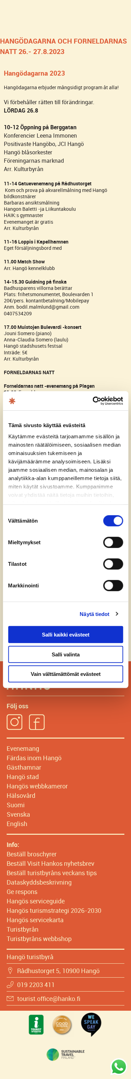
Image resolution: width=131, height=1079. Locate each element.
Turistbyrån (22, 929)
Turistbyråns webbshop (39, 938)
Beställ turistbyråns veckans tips (52, 873)
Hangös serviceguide (36, 901)
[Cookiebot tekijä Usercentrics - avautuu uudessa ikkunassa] (93, 400)
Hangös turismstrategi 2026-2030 (54, 910)
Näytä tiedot (94, 614)
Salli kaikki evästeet (65, 635)
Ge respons (22, 891)
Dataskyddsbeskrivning (39, 882)
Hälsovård (21, 795)
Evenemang (23, 748)
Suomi (16, 805)
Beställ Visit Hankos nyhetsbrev (50, 863)
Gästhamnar (24, 767)
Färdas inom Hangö (34, 758)
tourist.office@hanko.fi (48, 998)
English (17, 823)
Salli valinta (66, 654)
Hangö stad (23, 776)
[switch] (113, 542)
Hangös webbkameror (37, 786)
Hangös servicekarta (35, 920)
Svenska (18, 814)
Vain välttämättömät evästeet (66, 674)
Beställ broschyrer (32, 854)
